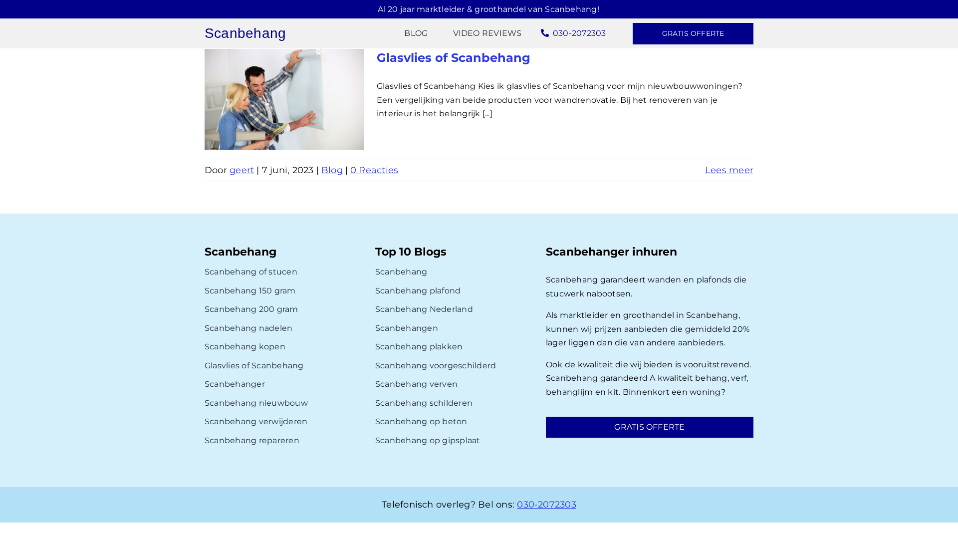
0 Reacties (374, 170)
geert (242, 170)
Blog (332, 170)
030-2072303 (546, 504)
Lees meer (729, 170)
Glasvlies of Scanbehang (453, 57)
